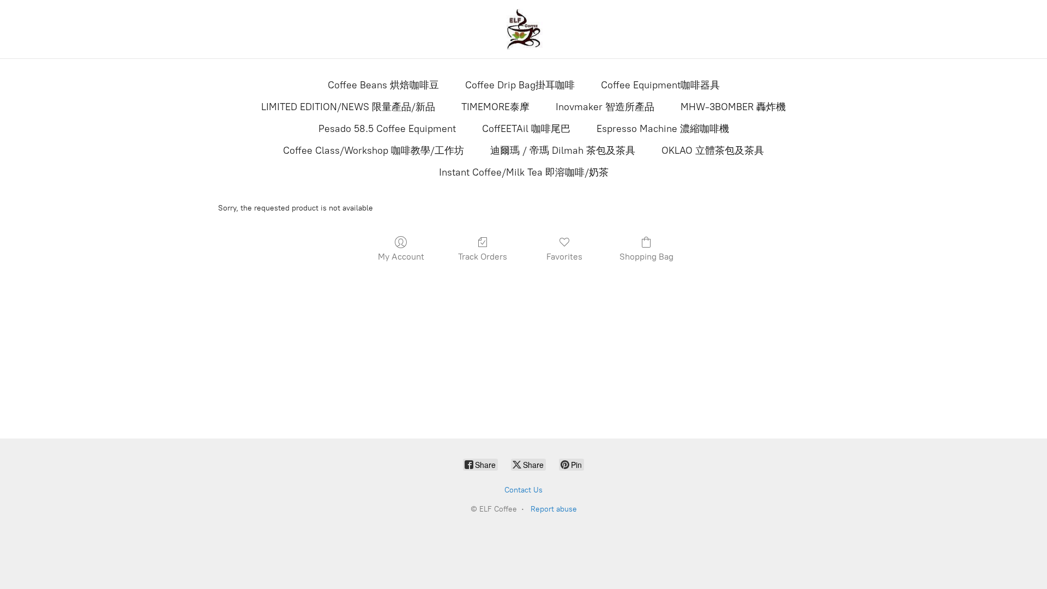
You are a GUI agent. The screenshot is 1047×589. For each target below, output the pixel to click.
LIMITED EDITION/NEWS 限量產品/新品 (348, 107)
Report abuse (554, 509)
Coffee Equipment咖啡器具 (660, 85)
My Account (401, 256)
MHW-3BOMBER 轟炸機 (733, 107)
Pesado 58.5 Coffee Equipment (387, 129)
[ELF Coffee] (523, 29)
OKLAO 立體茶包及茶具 (712, 151)
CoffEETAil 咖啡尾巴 (526, 129)
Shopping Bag (646, 256)
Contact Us (523, 490)
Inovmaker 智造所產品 (605, 107)
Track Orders (482, 256)
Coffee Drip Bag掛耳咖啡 (520, 85)
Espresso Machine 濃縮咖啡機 (663, 129)
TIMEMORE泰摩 (495, 107)
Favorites (564, 256)
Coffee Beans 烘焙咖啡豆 (383, 85)
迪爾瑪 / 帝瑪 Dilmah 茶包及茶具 (562, 151)
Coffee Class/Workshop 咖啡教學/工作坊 (373, 151)
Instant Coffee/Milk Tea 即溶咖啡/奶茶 (524, 172)
